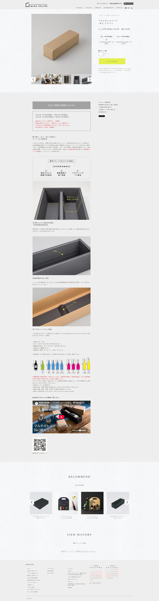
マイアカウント (103, 3)
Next (89, 79)
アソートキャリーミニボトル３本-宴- (66, 517)
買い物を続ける (103, 112)
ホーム (28, 568)
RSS (49, 573)
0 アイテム (129, 3)
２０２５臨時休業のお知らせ (74, 576)
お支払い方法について (32, 570)
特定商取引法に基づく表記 (33, 580)
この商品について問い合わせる (107, 109)
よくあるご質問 (30, 587)
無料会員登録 (51, 570)
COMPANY (98, 7)
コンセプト (70, 568)
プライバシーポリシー (32, 582)
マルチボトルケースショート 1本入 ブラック (118, 517)
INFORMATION (108, 7)
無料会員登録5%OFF (116, 3)
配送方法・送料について (32, 575)
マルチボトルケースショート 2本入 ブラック (41, 517)
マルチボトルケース (115, 15)
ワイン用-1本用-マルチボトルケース (107, 72)
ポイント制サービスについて (33, 589)
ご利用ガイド (30, 584)
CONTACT (119, 7)
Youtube (70, 570)
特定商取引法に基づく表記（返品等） (109, 104)
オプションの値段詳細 (104, 102)
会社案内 (70, 587)
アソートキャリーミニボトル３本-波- (92, 517)
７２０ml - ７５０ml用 (104, 15)
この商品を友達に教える (105, 107)
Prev (33, 79)
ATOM (52, 573)
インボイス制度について (32, 573)
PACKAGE (80, 7)
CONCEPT (89, 7)
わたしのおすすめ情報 (32, 591)
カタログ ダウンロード (73, 579)
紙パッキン (70, 581)
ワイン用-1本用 (117, 70)
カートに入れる (112, 61)
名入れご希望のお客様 (32, 577)
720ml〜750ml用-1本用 (104, 68)
